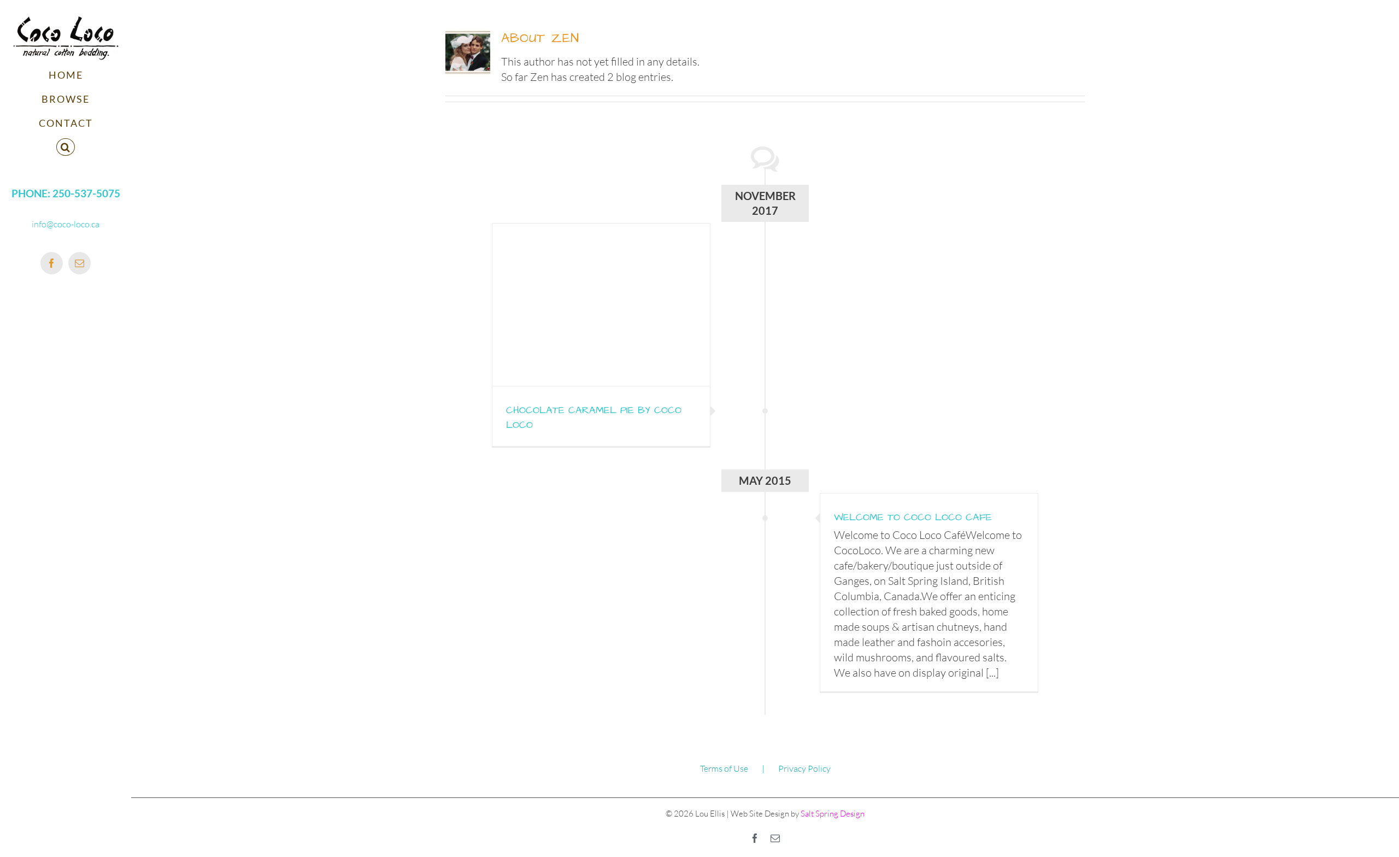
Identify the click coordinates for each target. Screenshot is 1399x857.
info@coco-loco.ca (65, 224)
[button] (65, 148)
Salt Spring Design (832, 813)
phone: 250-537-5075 (65, 193)
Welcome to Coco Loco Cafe (913, 517)
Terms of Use (724, 768)
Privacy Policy (804, 768)
